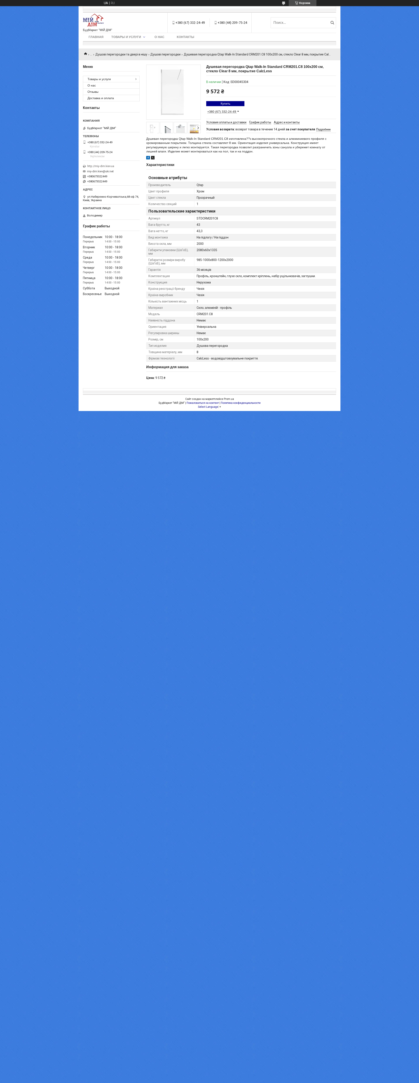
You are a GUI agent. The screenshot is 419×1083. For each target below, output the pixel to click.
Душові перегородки (165, 54)
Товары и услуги (126, 37)
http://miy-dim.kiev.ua (100, 166)
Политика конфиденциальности (241, 402)
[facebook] (148, 158)
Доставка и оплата (101, 98)
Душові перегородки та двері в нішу (121, 54)
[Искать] (332, 22)
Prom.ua (229, 399)
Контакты (185, 37)
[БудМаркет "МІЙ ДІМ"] (94, 20)
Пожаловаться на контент (203, 402)
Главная (96, 37)
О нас (159, 37)
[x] (153, 158)
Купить (225, 103)
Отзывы (93, 91)
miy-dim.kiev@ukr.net (100, 171)
